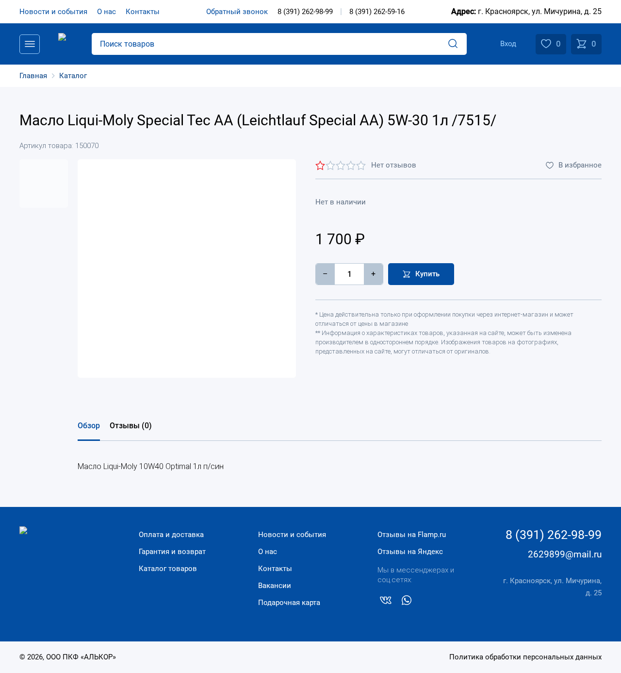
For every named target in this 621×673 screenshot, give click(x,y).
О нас (106, 11)
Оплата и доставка (171, 534)
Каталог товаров (168, 568)
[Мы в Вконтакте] (386, 602)
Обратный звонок (237, 11)
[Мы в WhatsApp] (406, 602)
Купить (427, 273)
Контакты (143, 11)
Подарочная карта (289, 602)
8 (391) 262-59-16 (377, 11)
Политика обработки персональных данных (525, 657)
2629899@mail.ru (565, 554)
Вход (508, 43)
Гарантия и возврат (172, 551)
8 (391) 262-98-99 (305, 11)
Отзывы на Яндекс (410, 551)
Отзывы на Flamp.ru (411, 534)
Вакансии (274, 585)
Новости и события (53, 11)
